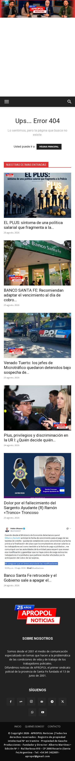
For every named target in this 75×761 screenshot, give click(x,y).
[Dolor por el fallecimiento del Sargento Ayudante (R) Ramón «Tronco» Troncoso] (37, 475)
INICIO (17, 726)
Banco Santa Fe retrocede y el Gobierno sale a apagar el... (30, 578)
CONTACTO (54, 726)
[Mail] (42, 702)
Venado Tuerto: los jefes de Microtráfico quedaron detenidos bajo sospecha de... (37, 368)
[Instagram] (31, 701)
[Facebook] (10, 702)
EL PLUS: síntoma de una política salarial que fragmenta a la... (33, 225)
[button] (6, 102)
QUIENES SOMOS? (34, 726)
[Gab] (21, 702)
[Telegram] (52, 702)
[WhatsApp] (32, 712)
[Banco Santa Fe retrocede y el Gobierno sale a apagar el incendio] (37, 548)
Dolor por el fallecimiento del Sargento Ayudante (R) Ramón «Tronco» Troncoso (30, 508)
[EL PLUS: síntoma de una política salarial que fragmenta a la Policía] (37, 195)
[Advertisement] (37, 57)
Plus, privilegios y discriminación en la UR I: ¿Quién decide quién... (36, 437)
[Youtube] (43, 712)
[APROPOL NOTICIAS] (37, 9)
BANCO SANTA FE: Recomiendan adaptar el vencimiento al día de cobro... (33, 295)
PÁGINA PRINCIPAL (49, 146)
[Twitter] (62, 702)
